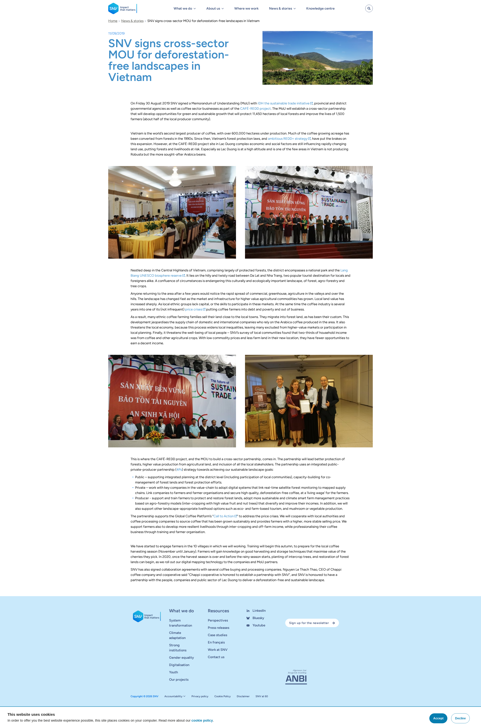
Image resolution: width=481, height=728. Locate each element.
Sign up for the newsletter (309, 623)
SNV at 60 (262, 696)
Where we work (246, 8)
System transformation (180, 623)
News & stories (132, 21)
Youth (173, 672)
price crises (193, 309)
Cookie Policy (222, 696)
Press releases (218, 628)
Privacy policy (199, 696)
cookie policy (202, 720)
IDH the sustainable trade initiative (283, 103)
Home (112, 21)
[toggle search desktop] (369, 8)
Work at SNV (218, 650)
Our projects (178, 679)
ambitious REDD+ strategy (287, 139)
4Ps (179, 469)
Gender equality (181, 658)
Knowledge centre (320, 8)
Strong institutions (177, 647)
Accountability (173, 696)
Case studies (217, 635)
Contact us (216, 657)
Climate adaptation (177, 635)
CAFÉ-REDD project (255, 108)
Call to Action (223, 516)
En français (216, 642)
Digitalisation (179, 665)
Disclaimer (243, 696)
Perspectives (218, 620)
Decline (460, 718)
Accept (438, 718)
